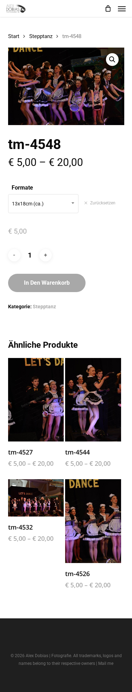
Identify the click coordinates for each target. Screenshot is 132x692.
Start (13, 36)
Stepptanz (40, 36)
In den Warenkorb (47, 282)
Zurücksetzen (102, 202)
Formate (22, 187)
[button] (122, 8)
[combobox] (43, 203)
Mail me (105, 663)
